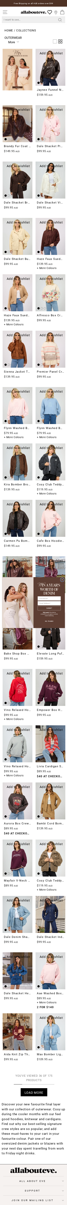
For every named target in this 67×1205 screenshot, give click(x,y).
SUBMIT (49, 608)
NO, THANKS (49, 621)
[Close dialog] (62, 580)
